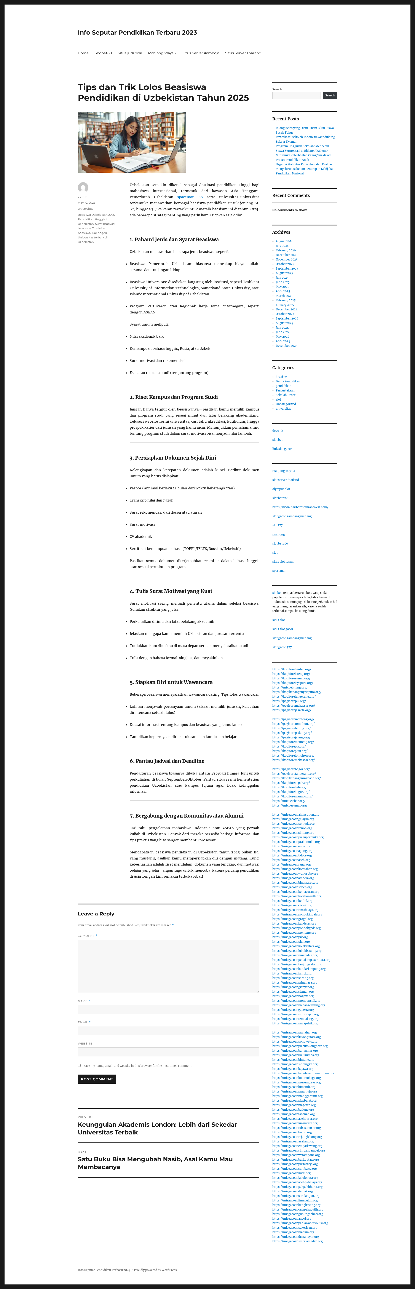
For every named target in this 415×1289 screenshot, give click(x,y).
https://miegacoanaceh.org (291, 860)
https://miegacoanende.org (291, 846)
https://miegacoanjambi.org (291, 973)
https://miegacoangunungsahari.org (297, 1214)
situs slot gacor (282, 629)
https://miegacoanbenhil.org (292, 901)
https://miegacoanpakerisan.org (294, 1228)
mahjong (278, 534)
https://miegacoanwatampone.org (296, 1155)
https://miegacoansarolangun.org (295, 1196)
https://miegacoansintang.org (293, 833)
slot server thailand (285, 480)
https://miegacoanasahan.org (293, 1141)
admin (82, 196)
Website (85, 1043)
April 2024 (283, 341)
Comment (87, 936)
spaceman (279, 571)
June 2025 (283, 282)
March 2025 (284, 296)
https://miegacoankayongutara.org (296, 1037)
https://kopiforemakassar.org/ (293, 760)
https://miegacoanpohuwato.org (295, 1041)
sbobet (277, 593)
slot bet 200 (280, 498)
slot (278, 399)
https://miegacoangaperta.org (293, 1010)
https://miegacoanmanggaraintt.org (297, 1096)
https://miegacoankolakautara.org (296, 946)
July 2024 (282, 327)
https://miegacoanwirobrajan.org (295, 1014)
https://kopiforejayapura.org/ (292, 683)
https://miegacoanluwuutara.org (295, 1123)
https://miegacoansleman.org (293, 992)
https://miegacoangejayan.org (293, 819)
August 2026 (284, 241)
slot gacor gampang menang (292, 516)
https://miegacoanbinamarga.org (295, 883)
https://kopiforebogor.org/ (291, 792)
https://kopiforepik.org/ (289, 746)
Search (277, 89)
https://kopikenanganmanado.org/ (296, 778)
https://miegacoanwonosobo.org (295, 873)
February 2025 (286, 300)
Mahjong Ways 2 (162, 53)
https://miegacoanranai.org (291, 864)
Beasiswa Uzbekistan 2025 (96, 214)
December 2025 (286, 255)
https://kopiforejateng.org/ (291, 674)
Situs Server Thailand (243, 53)
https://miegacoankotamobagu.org (296, 1078)
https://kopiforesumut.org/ (291, 678)
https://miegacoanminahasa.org (294, 982)
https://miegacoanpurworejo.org (295, 1164)
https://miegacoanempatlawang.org (297, 1146)
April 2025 (283, 291)
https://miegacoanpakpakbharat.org (297, 1187)
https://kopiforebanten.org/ (291, 669)
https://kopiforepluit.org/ (290, 751)
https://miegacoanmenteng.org (294, 932)
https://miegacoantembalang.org (295, 1019)
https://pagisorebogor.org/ (291, 769)
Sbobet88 (103, 53)
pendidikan (283, 386)
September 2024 (287, 318)
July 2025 (282, 278)
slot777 (277, 525)
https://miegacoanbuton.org (292, 1132)
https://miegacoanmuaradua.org (295, 955)
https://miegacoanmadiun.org (293, 1232)
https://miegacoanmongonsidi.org (296, 1001)
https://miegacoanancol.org (291, 1218)
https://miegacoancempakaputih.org (297, 1209)
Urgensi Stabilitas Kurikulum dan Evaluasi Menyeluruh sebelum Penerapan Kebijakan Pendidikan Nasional (305, 169)
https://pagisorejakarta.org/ (291, 710)
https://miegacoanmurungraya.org (296, 1082)
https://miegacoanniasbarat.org (294, 1100)
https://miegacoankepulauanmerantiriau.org (303, 1073)
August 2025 (284, 273)
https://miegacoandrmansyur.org (295, 1237)
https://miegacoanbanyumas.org (295, 1051)
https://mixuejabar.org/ (288, 801)
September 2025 (287, 268)
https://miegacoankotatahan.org (295, 869)
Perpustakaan (285, 390)
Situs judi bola (130, 53)
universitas (85, 208)
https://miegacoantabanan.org (293, 1114)
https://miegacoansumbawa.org (294, 1169)
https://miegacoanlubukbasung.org (297, 951)
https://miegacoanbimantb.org (293, 1087)
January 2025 (285, 305)
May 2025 (282, 287)
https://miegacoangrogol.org (292, 919)
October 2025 (285, 264)
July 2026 (282, 246)
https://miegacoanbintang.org (293, 1060)
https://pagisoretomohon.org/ (293, 724)
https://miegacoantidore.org (292, 855)
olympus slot (281, 489)
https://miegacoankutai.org (291, 1173)
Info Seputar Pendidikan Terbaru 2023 (137, 32)
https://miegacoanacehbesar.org (295, 1119)
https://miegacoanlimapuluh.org (295, 1200)
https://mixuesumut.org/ (289, 805)
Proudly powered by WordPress (155, 1270)
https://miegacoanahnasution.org (295, 814)
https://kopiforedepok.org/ (291, 783)
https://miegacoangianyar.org (293, 987)
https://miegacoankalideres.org (294, 923)
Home (83, 53)
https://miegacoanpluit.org (291, 942)
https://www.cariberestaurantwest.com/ (300, 507)
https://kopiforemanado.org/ (292, 796)
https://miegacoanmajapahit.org (295, 1023)
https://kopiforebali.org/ (289, 787)
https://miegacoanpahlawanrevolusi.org (300, 1223)
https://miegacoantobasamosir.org (296, 1128)
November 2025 (287, 259)
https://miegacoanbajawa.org (292, 1069)
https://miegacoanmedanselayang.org (298, 1005)
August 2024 (284, 323)
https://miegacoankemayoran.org (295, 892)
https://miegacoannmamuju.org (294, 1091)
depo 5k (277, 431)
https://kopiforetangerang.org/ (294, 696)
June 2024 (283, 332)
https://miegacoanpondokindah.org (297, 914)
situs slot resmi (283, 562)
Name (84, 1001)
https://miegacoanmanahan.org (294, 1032)
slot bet (277, 440)
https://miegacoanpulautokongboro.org (300, 1046)
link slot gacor (282, 449)
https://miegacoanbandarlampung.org (299, 969)
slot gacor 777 (282, 647)
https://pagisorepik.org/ (289, 701)
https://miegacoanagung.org (292, 851)
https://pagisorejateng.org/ (291, 737)
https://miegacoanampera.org (293, 878)
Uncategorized (286, 404)
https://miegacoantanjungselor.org (296, 964)
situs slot (278, 620)
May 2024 (282, 337)
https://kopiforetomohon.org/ (293, 755)
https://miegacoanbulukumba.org (295, 1055)
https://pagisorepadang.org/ (292, 733)
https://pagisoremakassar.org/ (293, 706)
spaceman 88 (190, 197)
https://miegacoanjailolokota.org (295, 1178)
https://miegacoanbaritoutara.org (295, 1159)
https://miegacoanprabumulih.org (296, 842)
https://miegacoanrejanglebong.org (297, 1137)
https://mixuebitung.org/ (290, 687)
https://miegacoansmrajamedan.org (297, 1241)
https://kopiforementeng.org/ (293, 742)
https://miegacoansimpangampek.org (298, 1150)
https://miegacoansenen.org (292, 887)
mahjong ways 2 (283, 471)
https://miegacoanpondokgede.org (296, 928)
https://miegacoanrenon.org (292, 828)
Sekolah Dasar (285, 395)
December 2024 (286, 309)
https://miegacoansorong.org (293, 978)
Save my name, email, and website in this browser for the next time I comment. (138, 1066)
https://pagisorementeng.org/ (293, 719)
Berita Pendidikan (288, 381)
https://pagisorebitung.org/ (291, 728)
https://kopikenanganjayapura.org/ (296, 692)
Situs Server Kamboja (200, 53)
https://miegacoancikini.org (291, 905)
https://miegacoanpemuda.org (293, 824)
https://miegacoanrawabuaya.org (295, 910)
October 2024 (285, 314)
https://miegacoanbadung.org (293, 1110)
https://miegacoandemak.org (292, 1191)
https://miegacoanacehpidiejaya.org (297, 1182)
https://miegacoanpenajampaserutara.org (301, 960)
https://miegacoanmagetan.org (294, 1105)
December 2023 (286, 346)
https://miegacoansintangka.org (295, 1064)
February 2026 (286, 250)
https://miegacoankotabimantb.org (296, 896)
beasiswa (282, 377)
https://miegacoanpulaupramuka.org (298, 837)
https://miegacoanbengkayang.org (296, 1205)
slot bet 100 (280, 543)
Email (84, 1022)
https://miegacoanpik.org (290, 937)
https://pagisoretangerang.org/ (294, 774)
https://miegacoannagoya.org (293, 996)
